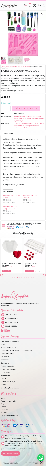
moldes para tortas (21, 128)
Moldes (17, 116)
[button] (42, 14)
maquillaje (34, 123)
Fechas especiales (11, 67)
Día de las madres (24, 67)
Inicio (2, 67)
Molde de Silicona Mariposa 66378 (10, 207)
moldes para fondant (31, 126)
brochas (17, 123)
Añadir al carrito (26, 108)
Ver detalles (6, 271)
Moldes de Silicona (30, 118)
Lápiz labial (25, 123)
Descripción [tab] (8, 133)
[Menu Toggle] (25, 5)
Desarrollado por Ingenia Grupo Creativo (32, 463)
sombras (32, 128)
